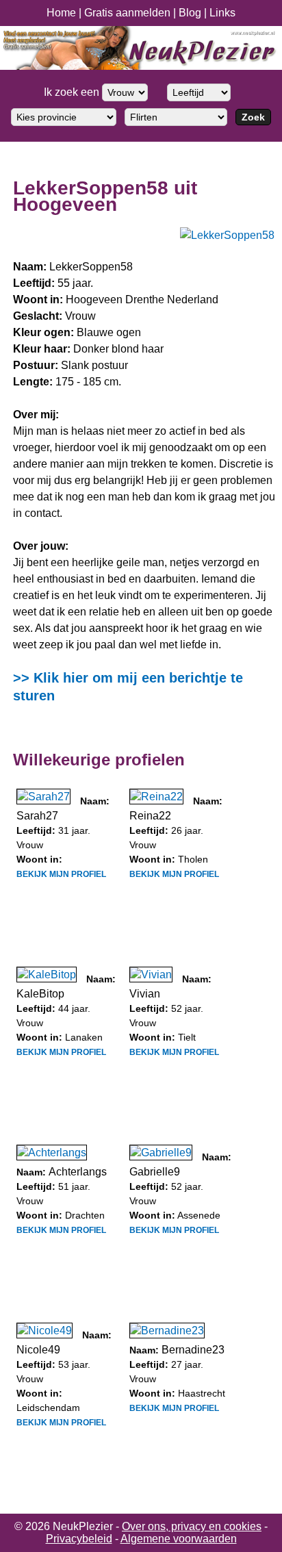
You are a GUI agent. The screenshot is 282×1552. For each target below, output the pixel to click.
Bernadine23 (193, 1350)
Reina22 (150, 816)
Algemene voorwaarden (178, 1538)
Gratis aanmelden (127, 12)
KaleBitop (40, 994)
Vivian (144, 994)
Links (222, 12)
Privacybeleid (79, 1538)
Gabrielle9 (154, 1172)
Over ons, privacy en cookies (191, 1526)
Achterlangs (78, 1172)
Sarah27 (37, 816)
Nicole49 (38, 1350)
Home (61, 12)
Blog (190, 12)
